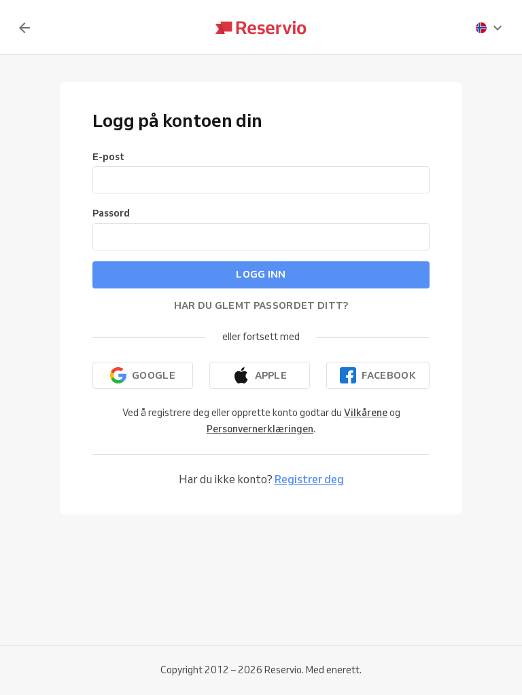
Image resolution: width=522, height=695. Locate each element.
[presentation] (489, 27)
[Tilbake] (24, 28)
